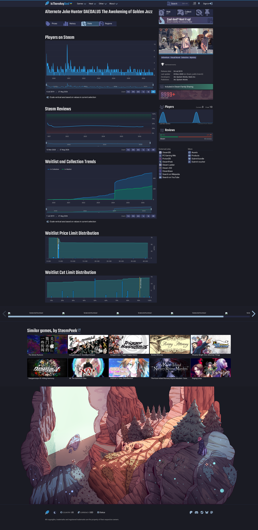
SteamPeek (168, 162)
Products (195, 155)
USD (86, 512)
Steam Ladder (169, 165)
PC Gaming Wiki (169, 155)
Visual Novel (175, 57)
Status (102, 512)
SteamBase (168, 171)
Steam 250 (167, 168)
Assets (195, 152)
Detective (185, 57)
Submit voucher (198, 162)
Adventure (165, 57)
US (68, 512)
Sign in (206, 4)
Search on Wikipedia (171, 174)
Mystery (193, 57)
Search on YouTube (171, 177)
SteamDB (167, 152)
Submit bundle (198, 159)
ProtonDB (167, 159)
